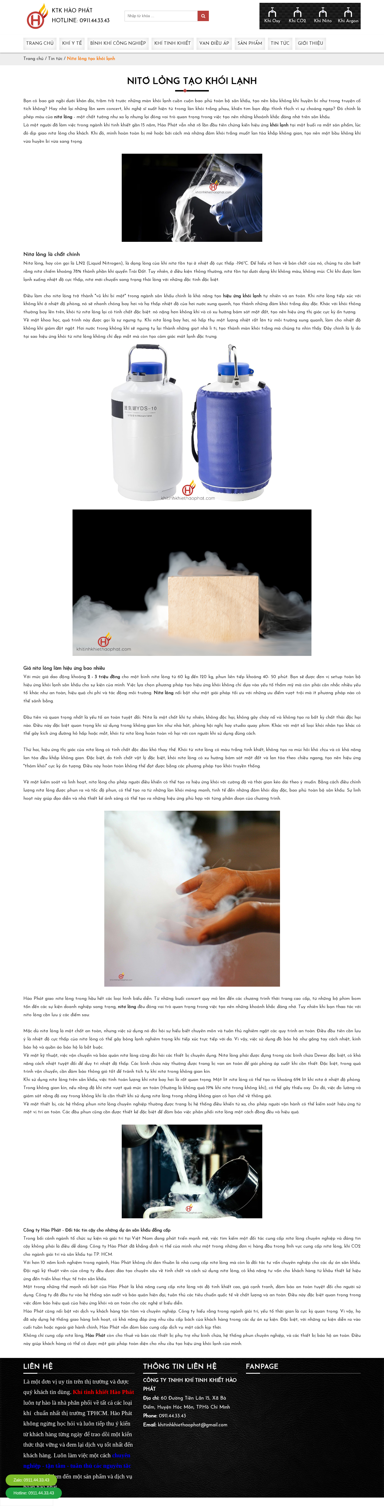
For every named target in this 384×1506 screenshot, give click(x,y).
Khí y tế (72, 43)
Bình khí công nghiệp (118, 43)
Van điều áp (214, 43)
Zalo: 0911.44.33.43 (31, 1480)
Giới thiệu (310, 43)
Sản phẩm (250, 43)
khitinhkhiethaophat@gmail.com (192, 1425)
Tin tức (280, 43)
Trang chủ (40, 43)
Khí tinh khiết (172, 43)
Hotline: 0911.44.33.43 (33, 1493)
